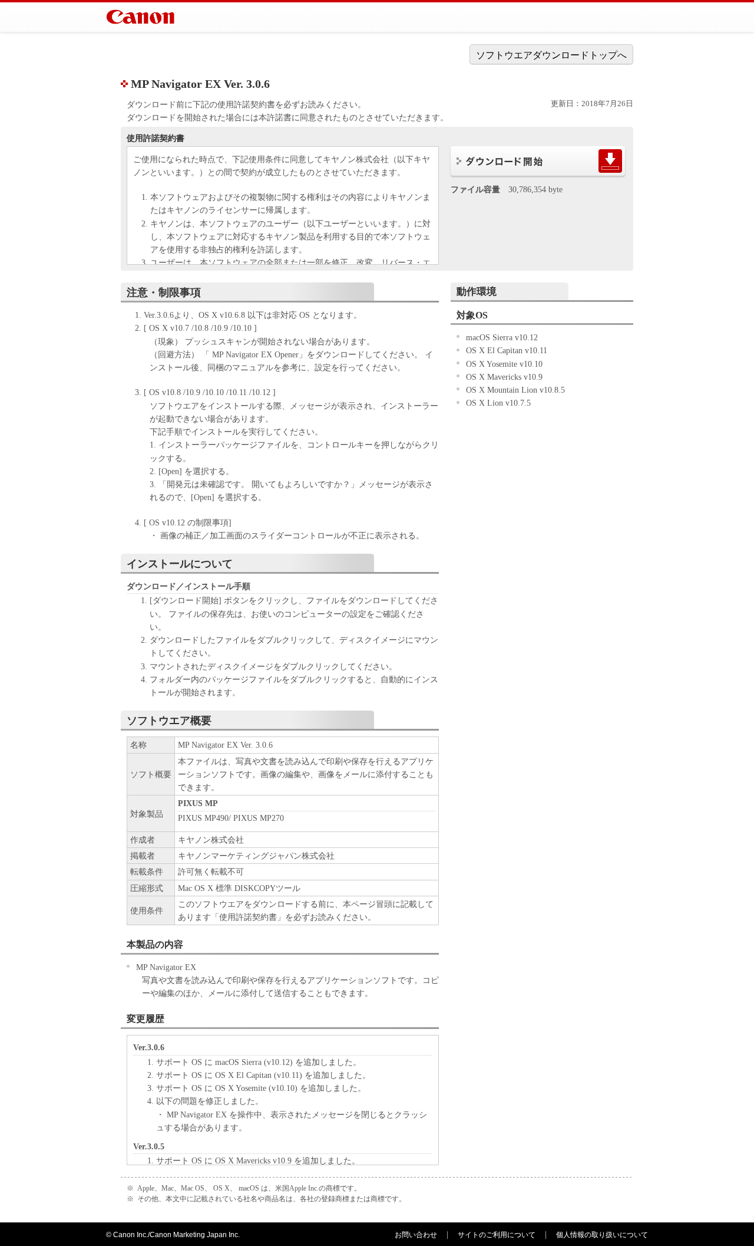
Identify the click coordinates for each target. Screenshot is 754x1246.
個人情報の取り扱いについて (602, 1235)
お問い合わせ (416, 1235)
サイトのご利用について (496, 1235)
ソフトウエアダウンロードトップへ (551, 55)
